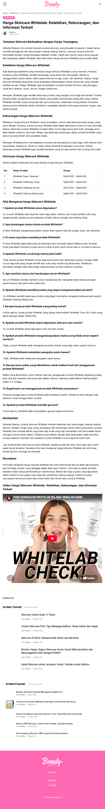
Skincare (14, 13)
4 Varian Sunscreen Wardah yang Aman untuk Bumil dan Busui (46, 701)
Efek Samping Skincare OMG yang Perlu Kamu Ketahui (42, 733)
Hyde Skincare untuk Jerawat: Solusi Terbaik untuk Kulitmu (55, 664)
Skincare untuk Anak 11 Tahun (38, 614)
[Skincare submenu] (52, 776)
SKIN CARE (9, 18)
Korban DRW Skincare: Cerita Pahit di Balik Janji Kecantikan (44, 723)
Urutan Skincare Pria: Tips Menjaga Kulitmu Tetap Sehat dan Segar (59, 626)
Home (5, 13)
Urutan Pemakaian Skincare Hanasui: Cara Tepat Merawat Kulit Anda (49, 714)
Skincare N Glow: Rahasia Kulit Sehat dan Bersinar (50, 637)
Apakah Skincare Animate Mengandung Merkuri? (39, 692)
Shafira (12, 32)
